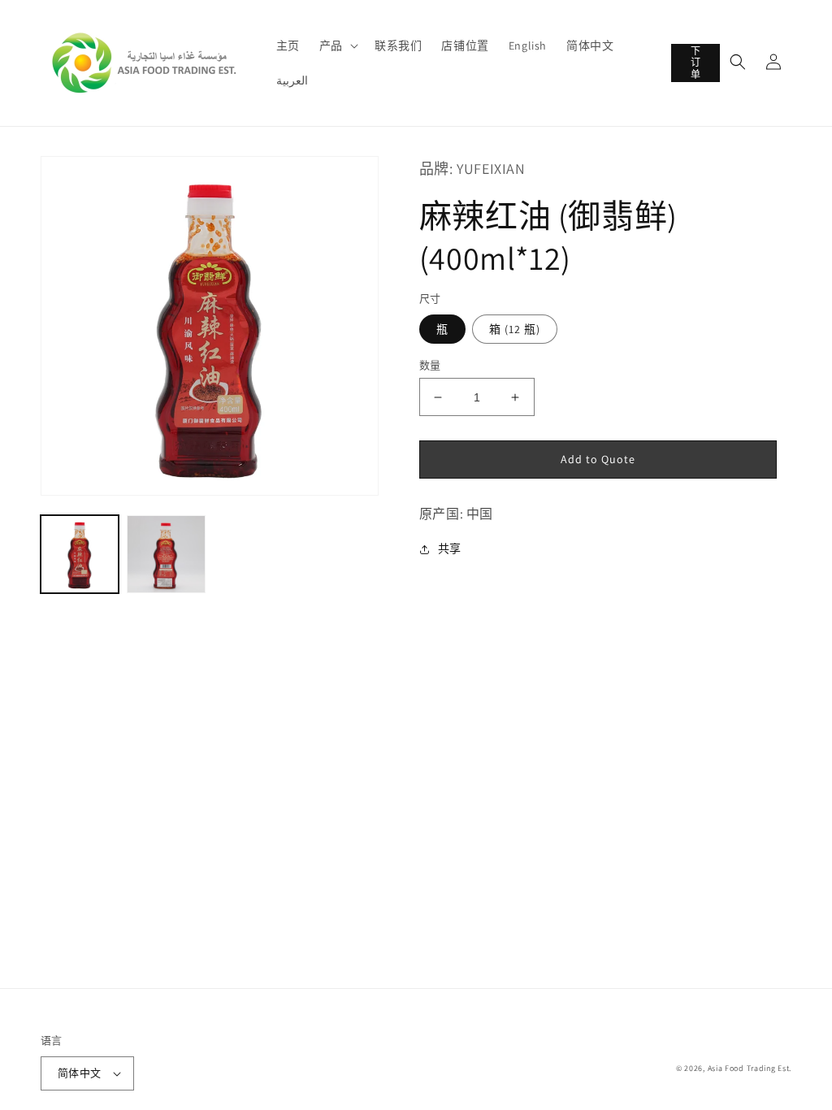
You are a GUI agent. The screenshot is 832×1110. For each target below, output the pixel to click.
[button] (337, 45)
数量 (430, 365)
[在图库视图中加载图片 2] (166, 554)
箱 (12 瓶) (514, 329)
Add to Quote (598, 459)
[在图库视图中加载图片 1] (80, 554)
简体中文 (80, 1073)
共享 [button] (450, 548)
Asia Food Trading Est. (749, 1068)
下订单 (696, 62)
